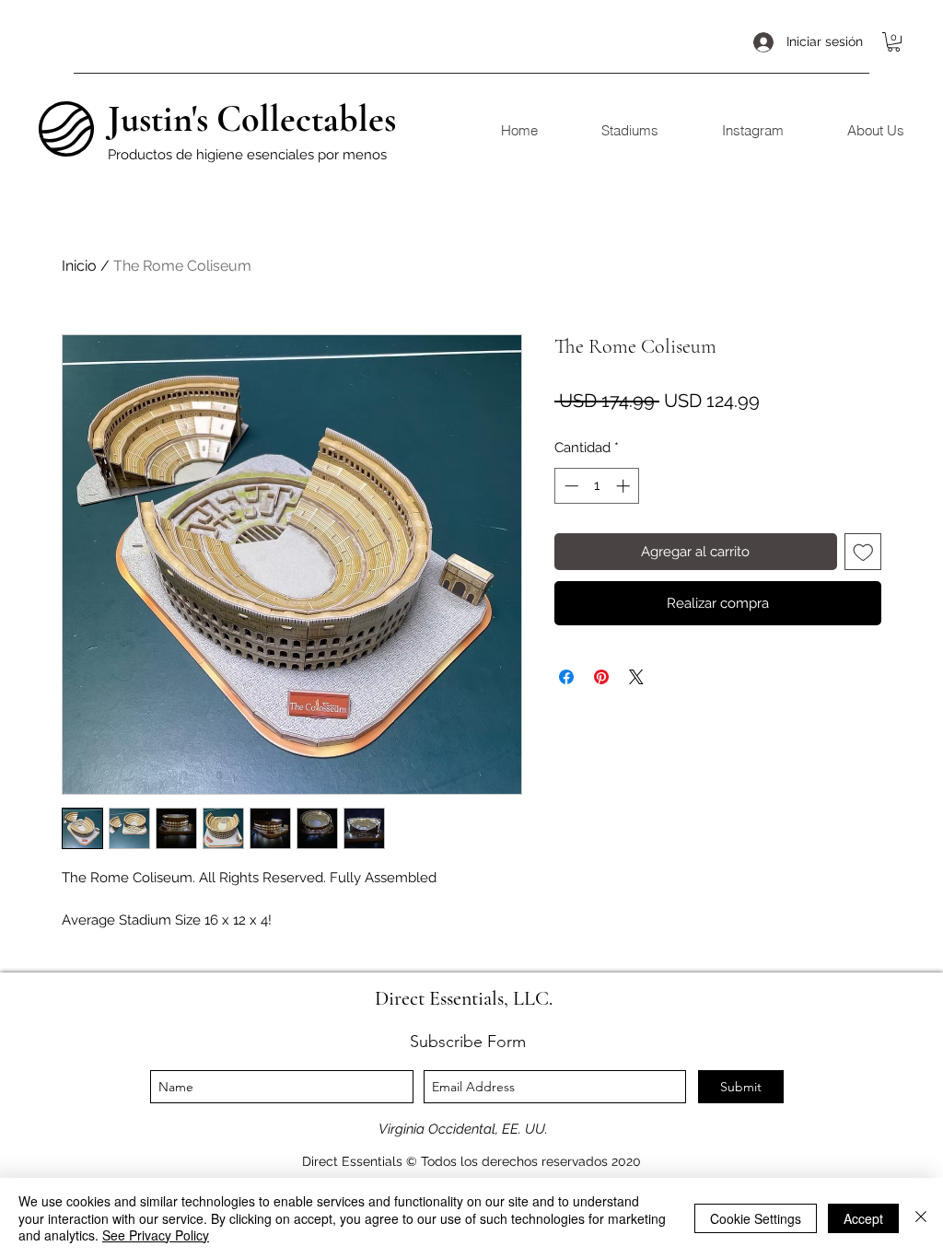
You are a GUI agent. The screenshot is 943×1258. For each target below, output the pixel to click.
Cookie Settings (755, 1218)
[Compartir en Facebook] (566, 677)
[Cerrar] (921, 1218)
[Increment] (624, 486)
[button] (893, 42)
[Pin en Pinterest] (601, 677)
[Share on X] (636, 677)
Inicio (79, 265)
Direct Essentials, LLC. (464, 998)
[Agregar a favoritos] (863, 552)
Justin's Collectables (252, 119)
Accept (863, 1218)
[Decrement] (569, 486)
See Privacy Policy (155, 1235)
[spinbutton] (597, 486)
